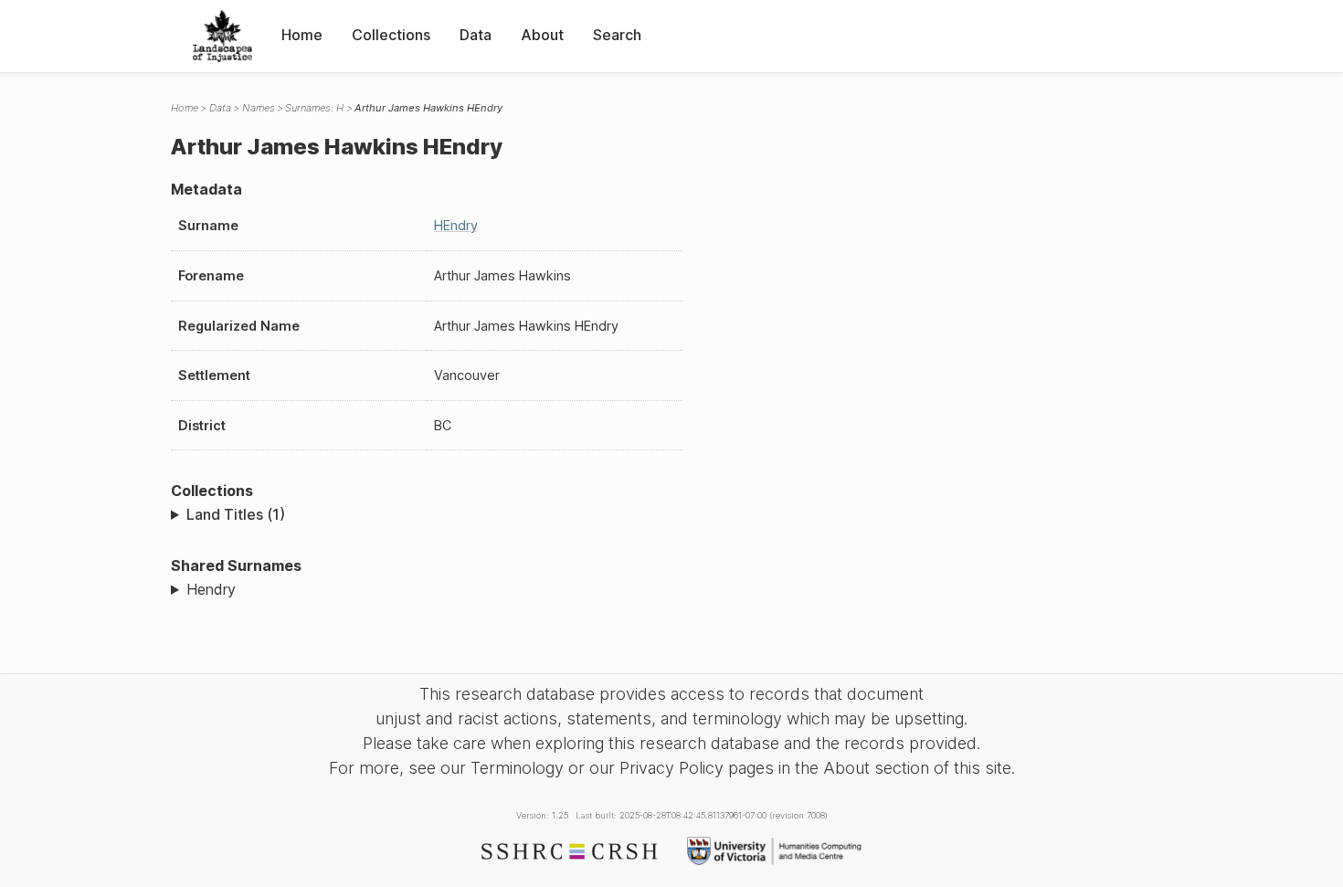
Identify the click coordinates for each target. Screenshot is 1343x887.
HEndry (456, 225)
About (542, 35)
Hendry (211, 589)
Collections (391, 35)
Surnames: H (314, 107)
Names (258, 107)
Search (617, 35)
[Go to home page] (222, 36)
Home (302, 35)
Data (476, 35)
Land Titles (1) (235, 514)
